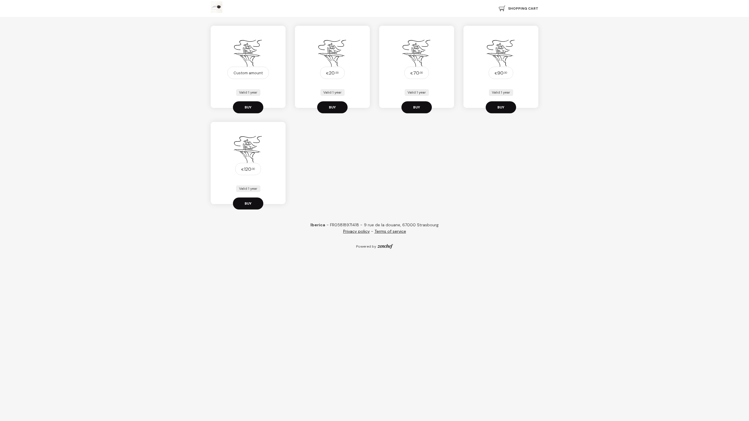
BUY (248, 107)
